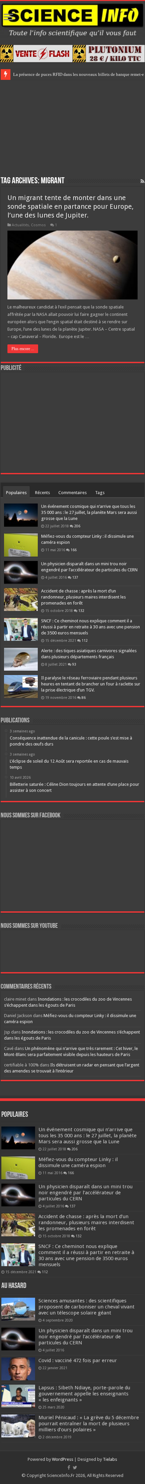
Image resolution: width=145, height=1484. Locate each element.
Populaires (16, 492)
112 (85, 640)
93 (74, 664)
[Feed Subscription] (142, 181)
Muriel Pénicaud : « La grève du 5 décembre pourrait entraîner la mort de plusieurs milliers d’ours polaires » (88, 1424)
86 (84, 698)
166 (73, 550)
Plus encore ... (22, 348)
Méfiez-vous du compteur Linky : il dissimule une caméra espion (78, 1162)
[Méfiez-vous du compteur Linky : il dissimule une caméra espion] (21, 544)
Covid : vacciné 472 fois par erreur (77, 1360)
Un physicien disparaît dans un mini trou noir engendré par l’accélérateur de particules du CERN (85, 1193)
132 (81, 611)
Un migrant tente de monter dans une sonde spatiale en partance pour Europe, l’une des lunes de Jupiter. (70, 206)
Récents (42, 492)
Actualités (20, 225)
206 (77, 526)
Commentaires (72, 492)
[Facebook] (69, 1468)
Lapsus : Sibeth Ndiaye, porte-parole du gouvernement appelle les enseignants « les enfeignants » (84, 1394)
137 (75, 577)
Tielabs (110, 1459)
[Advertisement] (72, 127)
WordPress (62, 1459)
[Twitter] (75, 1468)
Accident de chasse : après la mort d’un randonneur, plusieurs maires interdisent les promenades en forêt (83, 597)
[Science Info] (72, 19)
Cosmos (38, 225)
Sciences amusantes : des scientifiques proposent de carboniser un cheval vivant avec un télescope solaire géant (86, 1307)
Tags (100, 492)
